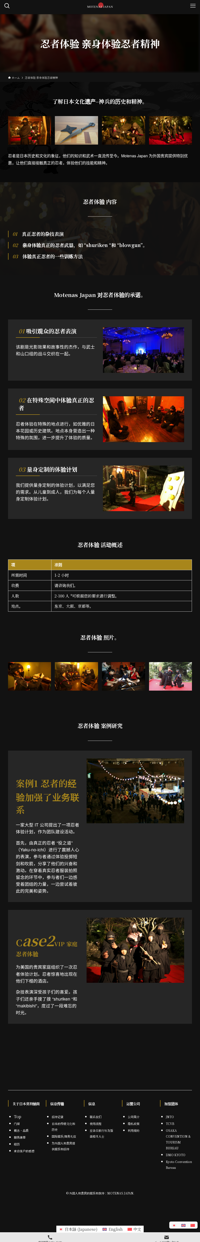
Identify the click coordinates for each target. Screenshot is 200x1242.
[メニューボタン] (193, 6)
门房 (17, 1124)
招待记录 (57, 1117)
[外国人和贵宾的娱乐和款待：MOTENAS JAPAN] (100, 6)
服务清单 (20, 1137)
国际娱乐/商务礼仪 (64, 1136)
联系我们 (95, 1117)
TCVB (170, 1124)
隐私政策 (134, 1124)
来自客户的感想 (24, 1151)
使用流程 (95, 1124)
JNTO (170, 1117)
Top (17, 1116)
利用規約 (134, 1130)
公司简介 (134, 1117)
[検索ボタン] (7, 6)
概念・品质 (21, 1130)
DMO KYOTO (175, 1155)
